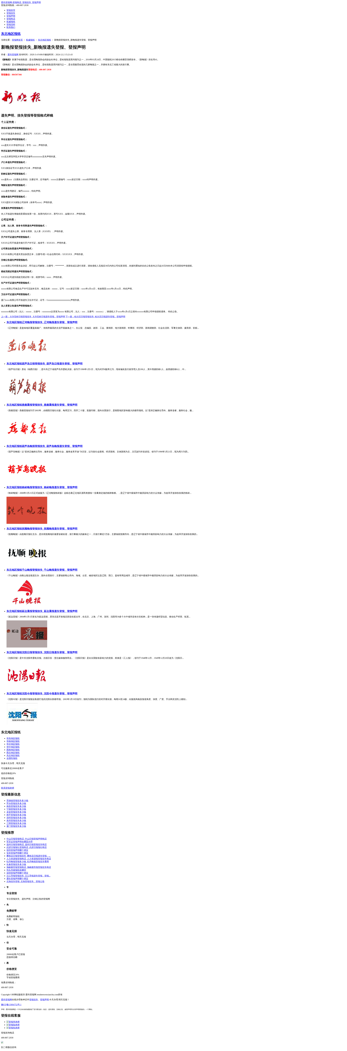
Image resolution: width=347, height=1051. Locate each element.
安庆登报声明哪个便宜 (17, 853)
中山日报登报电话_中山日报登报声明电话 (27, 839)
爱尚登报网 (13, 54)
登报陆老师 (14, 1025)
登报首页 (11, 10)
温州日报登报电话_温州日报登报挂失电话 (27, 844)
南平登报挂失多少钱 (16, 815)
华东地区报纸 (13, 738)
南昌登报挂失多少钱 (16, 806)
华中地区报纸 (13, 747)
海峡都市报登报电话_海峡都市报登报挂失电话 (29, 867)
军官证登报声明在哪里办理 (20, 841)
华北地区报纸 (13, 744)
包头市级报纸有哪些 (16, 870)
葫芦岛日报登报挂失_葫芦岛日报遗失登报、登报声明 (52, 363)
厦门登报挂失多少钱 (16, 826)
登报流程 (11, 24)
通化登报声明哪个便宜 (17, 878)
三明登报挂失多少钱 (16, 823)
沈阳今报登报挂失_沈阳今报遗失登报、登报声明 (49, 693)
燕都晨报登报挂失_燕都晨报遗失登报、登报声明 (49, 404)
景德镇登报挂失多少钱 (17, 800)
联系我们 (11, 27)
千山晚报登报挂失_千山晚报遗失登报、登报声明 (49, 569)
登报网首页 (17, 40)
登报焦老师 (14, 1028)
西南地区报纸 (13, 750)
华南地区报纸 (13, 741)
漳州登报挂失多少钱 (16, 817)
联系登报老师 (7, 788)
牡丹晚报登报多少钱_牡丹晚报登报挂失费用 (28, 861)
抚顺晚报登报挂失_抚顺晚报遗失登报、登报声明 (49, 528)
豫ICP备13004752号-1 (11, 1004)
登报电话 (11, 19)
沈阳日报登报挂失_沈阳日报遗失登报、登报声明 (49, 652)
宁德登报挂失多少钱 (16, 809)
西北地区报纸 (13, 752)
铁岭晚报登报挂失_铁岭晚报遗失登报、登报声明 (49, 487)
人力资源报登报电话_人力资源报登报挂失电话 (29, 859)
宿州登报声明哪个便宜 (17, 850)
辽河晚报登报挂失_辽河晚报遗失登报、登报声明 (49, 322)
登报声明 (11, 16)
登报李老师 (14, 1022)
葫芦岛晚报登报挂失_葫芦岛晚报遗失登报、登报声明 (52, 446)
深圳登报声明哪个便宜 (17, 873)
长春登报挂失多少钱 (16, 864)
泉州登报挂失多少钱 (16, 820)
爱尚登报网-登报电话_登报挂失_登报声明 (21, 2)
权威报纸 (11, 21)
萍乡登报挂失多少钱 (16, 803)
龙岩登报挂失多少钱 (16, 812)
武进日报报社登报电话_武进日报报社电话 (27, 847)
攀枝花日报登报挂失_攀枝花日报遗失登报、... (28, 856)
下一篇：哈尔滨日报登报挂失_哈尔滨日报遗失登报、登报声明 (95, 316)
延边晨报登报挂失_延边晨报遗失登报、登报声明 (49, 611)
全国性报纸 (12, 758)
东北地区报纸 (11, 33)
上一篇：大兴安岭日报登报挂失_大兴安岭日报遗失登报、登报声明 (33, 316)
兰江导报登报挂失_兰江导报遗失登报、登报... (28, 876)
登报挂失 (11, 13)
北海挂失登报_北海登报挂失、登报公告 (25, 881)
